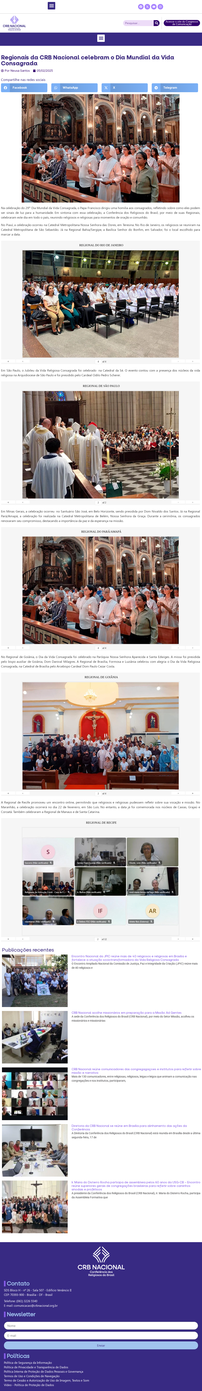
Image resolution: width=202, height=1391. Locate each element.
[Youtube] (154, 6)
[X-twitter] (147, 6)
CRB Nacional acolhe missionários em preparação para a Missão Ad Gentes (126, 1013)
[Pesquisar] (157, 23)
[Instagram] (160, 6)
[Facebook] (141, 6)
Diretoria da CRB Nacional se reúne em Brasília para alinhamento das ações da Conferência (129, 1127)
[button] (51, 5)
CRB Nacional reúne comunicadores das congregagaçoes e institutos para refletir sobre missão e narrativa (136, 1071)
